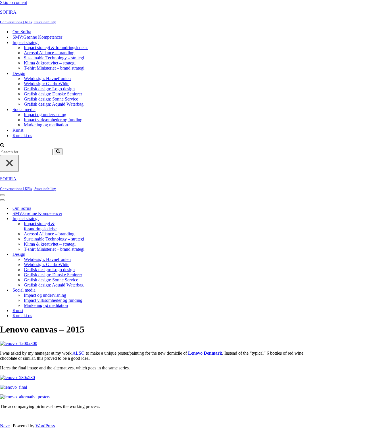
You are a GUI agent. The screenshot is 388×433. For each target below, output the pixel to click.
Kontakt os (22, 135)
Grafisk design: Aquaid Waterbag (54, 104)
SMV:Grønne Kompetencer (37, 37)
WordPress (45, 425)
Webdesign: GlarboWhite (46, 83)
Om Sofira (21, 31)
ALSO (78, 353)
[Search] (2, 145)
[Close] (9, 163)
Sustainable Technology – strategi (54, 57)
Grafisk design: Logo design (49, 88)
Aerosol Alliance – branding (49, 52)
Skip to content (13, 2)
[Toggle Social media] (99, 290)
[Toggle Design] (99, 254)
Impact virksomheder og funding (53, 119)
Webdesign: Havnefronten (47, 78)
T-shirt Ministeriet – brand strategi (54, 68)
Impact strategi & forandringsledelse (56, 47)
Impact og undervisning (45, 114)
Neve (5, 425)
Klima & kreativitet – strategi (50, 62)
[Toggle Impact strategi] (99, 218)
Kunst (17, 130)
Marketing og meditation (46, 124)
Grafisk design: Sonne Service (51, 99)
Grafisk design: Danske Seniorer (53, 93)
